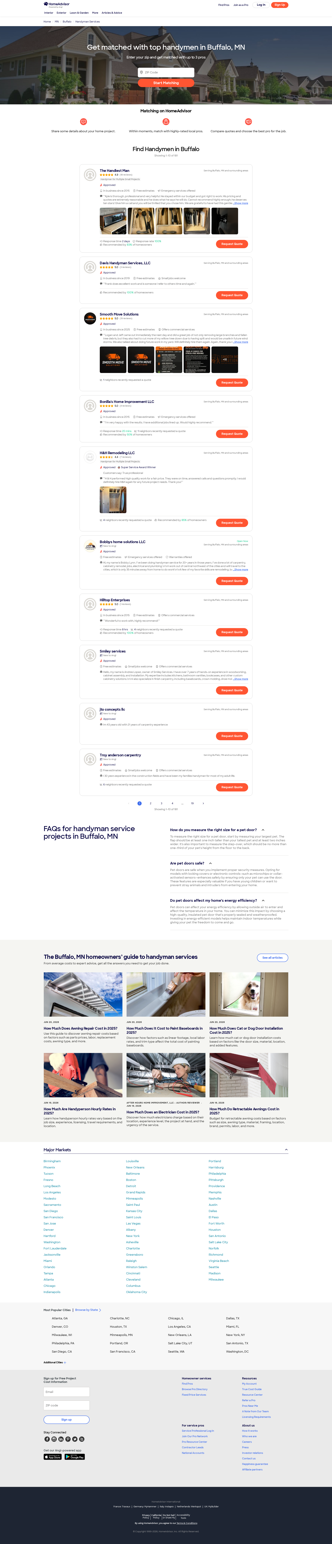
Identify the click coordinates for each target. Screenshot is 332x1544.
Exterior (61, 12)
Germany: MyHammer (144, 1506)
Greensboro (134, 1255)
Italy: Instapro (167, 1506)
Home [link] (47, 21)
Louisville (132, 1161)
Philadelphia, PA (63, 1343)
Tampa (48, 1273)
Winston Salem (136, 1267)
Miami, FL (232, 1327)
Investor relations (252, 1453)
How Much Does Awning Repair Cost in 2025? (80, 1028)
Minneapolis (134, 1198)
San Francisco (53, 1217)
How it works (250, 1430)
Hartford (50, 1236)
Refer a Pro (248, 1400)
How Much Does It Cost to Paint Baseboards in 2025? (164, 1030)
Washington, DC (237, 1351)
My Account (249, 1383)
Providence (217, 1186)
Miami (48, 1261)
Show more (241, 203)
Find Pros (187, 1383)
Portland (215, 1161)
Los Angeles (52, 1192)
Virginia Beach (219, 1261)
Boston (131, 1180)
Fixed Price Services (194, 1394)
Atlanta (49, 1279)
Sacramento (52, 1205)
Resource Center (252, 1394)
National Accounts (193, 1453)
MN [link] (57, 21)
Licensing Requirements (256, 1417)
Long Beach (52, 1186)
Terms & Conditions (187, 1523)
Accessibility (183, 1516)
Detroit (131, 1186)
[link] (166, 175)
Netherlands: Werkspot (189, 1506)
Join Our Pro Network (195, 1436)
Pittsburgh (216, 1180)
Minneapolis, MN (121, 1335)
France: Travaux (121, 1506)
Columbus (133, 1286)
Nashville (215, 1198)
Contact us (249, 1458)
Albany (131, 1230)
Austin (213, 1205)
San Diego (51, 1211)
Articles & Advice (112, 12)
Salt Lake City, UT (180, 1343)
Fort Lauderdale (55, 1248)
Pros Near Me (250, 1405)
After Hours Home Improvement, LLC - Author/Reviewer (163, 1102)
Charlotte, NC (120, 1318)
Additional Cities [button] (53, 1362)
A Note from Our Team (255, 1411)
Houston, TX (118, 1327)
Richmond (216, 1255)
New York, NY (235, 1335)
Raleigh (131, 1261)
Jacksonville (52, 1255)
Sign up (66, 1419)
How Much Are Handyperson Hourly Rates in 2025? (80, 1111)
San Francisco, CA (122, 1351)
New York (133, 1236)
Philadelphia (217, 1174)
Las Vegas (133, 1223)
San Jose (50, 1223)
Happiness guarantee (255, 1464)
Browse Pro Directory (195, 1389)
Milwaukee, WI (62, 1335)
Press (245, 1447)
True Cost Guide (252, 1389)
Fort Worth (216, 1223)
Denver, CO (60, 1327)
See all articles (272, 958)
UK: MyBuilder (211, 1506)
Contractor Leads (193, 1447)
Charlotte (133, 1248)
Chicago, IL (176, 1318)
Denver (49, 1230)
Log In (261, 5)
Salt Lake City (218, 1242)
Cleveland (133, 1279)
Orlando (49, 1267)
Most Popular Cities (57, 1310)
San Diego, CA (62, 1351)
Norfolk (214, 1248)
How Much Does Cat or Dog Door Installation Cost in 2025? (246, 1030)
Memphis (215, 1192)
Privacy (146, 1516)
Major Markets (57, 1150)
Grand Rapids (135, 1192)
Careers (247, 1441)
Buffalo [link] (67, 21)
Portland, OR (119, 1343)
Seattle (214, 1267)
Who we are (249, 1436)
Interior (48, 12)
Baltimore (133, 1174)
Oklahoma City (136, 1292)
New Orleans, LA (180, 1335)
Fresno (48, 1180)
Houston (215, 1230)
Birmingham (52, 1161)
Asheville (132, 1242)
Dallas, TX (232, 1318)
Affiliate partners (252, 1469)
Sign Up (280, 5)
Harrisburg (216, 1167)
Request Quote (232, 244)
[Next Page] (203, 803)
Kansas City (134, 1211)
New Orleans (135, 1167)
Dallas (213, 1211)
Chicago (50, 1286)
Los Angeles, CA (179, 1327)
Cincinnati (133, 1273)
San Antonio (217, 1236)
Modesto (50, 1198)
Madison (214, 1273)
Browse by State (86, 1310)
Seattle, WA (176, 1351)
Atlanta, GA (60, 1318)
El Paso (214, 1217)
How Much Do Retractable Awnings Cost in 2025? (244, 1111)
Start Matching (166, 83)
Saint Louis (133, 1217)
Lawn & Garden (79, 12)
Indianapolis (52, 1292)
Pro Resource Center (194, 1441)
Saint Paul (133, 1205)
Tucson (48, 1174)
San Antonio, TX (237, 1343)
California (156, 1516)
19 (192, 803)
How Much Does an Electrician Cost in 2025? (163, 1112)
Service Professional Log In (198, 1430)
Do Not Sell (169, 1516)
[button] (113, 221)
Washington (52, 1242)
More (95, 12)
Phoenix (49, 1167)
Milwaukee (216, 1279)
